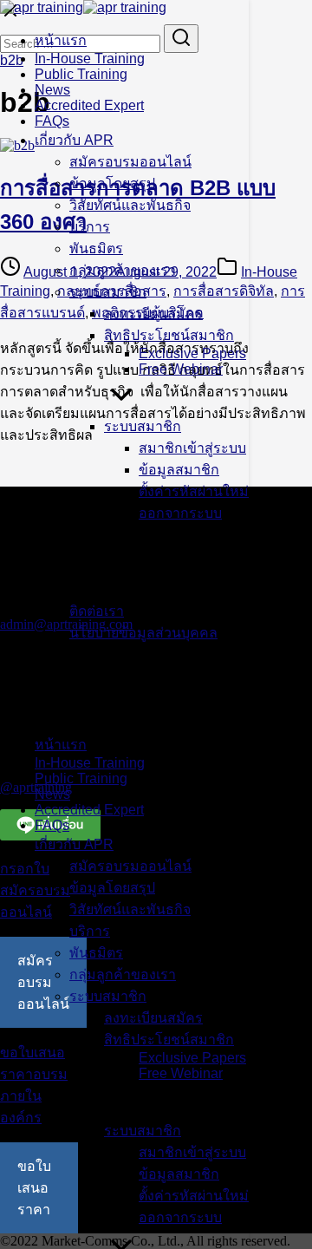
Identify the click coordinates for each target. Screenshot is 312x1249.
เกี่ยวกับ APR (74, 140)
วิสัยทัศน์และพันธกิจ (130, 205)
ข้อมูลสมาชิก (179, 469)
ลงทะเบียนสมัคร (153, 313)
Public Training (81, 74)
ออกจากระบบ (180, 513)
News (52, 89)
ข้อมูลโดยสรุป (112, 183)
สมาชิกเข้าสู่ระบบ (192, 448)
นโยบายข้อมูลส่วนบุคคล (143, 632)
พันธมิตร (96, 248)
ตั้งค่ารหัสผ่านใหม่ (194, 491)
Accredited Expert (89, 105)
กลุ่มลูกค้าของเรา (122, 270)
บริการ (89, 226)
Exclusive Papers (192, 353)
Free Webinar (181, 369)
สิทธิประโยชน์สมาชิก (169, 335)
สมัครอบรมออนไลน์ (130, 161)
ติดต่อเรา (96, 611)
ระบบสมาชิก (107, 291)
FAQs (52, 121)
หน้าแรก (61, 40)
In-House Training (90, 58)
